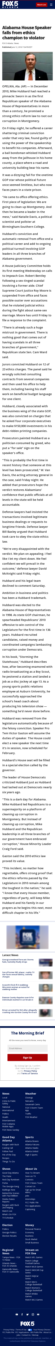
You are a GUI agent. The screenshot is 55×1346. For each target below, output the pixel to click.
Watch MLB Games (34, 1266)
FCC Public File (31, 1202)
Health (5, 1117)
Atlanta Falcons (32, 1144)
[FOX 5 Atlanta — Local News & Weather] (10, 4)
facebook (22, 1314)
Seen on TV (30, 1176)
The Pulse (6, 1176)
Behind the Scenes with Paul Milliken (10, 1194)
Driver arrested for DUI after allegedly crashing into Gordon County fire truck (19, 1011)
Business (29, 1235)
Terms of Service (29, 1073)
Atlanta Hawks (31, 1148)
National (6, 1107)
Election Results (9, 1235)
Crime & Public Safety (9, 1102)
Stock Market (31, 1239)
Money (29, 1225)
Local (4, 1097)
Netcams (29, 1101)
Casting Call (7, 1148)
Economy (29, 1232)
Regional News (7, 1251)
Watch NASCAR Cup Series (34, 1271)
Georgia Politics (9, 1232)
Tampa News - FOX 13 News (11, 1258)
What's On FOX (9, 1214)
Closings (29, 1097)
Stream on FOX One (31, 1251)
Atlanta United (31, 1151)
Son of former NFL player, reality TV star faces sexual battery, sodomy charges (18, 974)
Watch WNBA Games (31, 1295)
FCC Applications (32, 1206)
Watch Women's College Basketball (33, 1289)
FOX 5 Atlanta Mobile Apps (8, 1125)
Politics (5, 1113)
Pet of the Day (9, 1154)
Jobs (27, 1195)
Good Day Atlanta (8, 1138)
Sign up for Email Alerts (33, 1191)
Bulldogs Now (8, 1189)
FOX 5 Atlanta (7, 43)
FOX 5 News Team (33, 1183)
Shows (6, 1168)
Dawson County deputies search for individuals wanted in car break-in (18, 998)
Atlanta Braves (32, 1141)
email (38, 1314)
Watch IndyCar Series (31, 1277)
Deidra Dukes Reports (8, 1200)
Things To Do (8, 1161)
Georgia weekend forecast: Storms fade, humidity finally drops (18, 960)
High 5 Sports (31, 1154)
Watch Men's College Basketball (33, 1283)
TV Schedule (7, 1217)
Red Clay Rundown (10, 1179)
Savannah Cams (32, 1104)
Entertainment (8, 1120)
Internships (30, 1199)
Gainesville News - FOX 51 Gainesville (10, 1270)
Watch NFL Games (33, 1257)
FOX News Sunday (10, 1129)
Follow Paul (7, 1151)
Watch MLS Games (34, 1299)
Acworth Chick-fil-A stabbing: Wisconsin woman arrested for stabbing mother (16, 987)
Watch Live (41, 5)
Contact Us (30, 1186)
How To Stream (32, 1172)
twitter (27, 1314)
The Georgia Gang (10, 1186)
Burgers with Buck (10, 1144)
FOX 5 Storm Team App (34, 1109)
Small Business (32, 1242)
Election (7, 1225)
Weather (30, 1093)
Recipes (5, 1158)
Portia (5, 1183)
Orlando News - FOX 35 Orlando (9, 1264)
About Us (31, 1168)
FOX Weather (31, 1117)
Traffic (28, 1113)
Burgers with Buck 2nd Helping (10, 1206)
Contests (29, 1179)
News (16, 43)
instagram (33, 1314)
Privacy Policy (30, 1071)
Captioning (30, 1209)
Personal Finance (33, 1229)
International (8, 1110)
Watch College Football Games (32, 1262)
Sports (29, 1137)
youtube (17, 1314)
